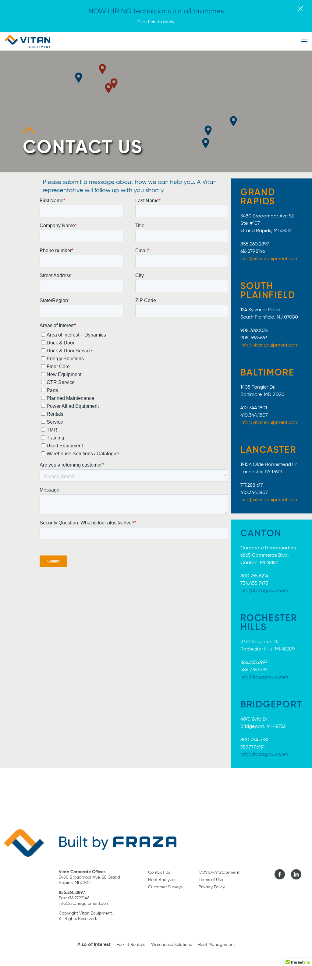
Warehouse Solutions (171, 945)
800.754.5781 (254, 740)
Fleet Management (216, 945)
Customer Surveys (165, 887)
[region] (156, 111)
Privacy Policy (212, 887)
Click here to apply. (156, 22)
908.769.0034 (254, 330)
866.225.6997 (254, 662)
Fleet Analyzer (162, 880)
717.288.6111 (251, 485)
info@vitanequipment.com (269, 258)
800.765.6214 (254, 576)
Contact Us (159, 872)
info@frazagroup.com (264, 590)
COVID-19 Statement (219, 872)
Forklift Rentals (131, 945)
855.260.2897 (254, 244)
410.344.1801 (253, 408)
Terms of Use (211, 880)
